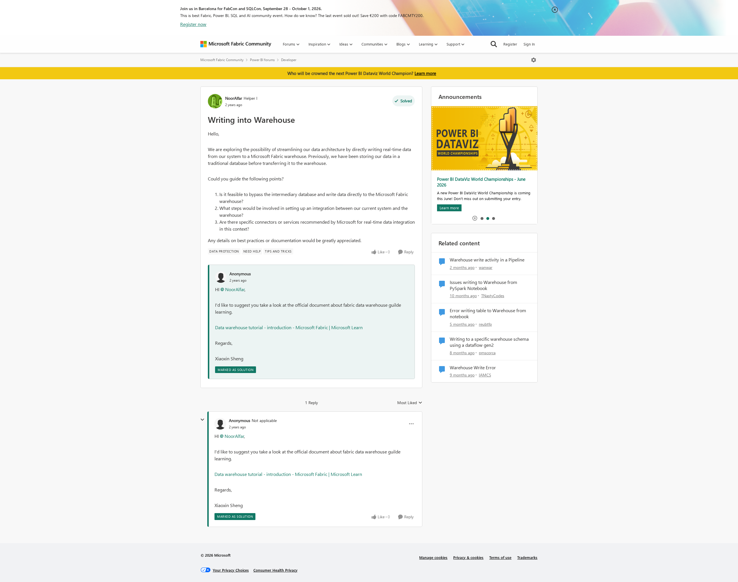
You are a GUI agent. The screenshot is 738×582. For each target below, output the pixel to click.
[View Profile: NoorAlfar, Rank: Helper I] (215, 101)
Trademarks (527, 557)
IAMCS (485, 375)
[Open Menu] (534, 60)
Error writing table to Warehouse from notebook (488, 313)
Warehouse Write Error (473, 367)
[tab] (482, 218)
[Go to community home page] (235, 44)
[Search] (493, 44)
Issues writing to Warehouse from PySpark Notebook (483, 285)
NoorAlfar (233, 98)
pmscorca (487, 352)
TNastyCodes (492, 295)
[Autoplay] (474, 218)
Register (510, 44)
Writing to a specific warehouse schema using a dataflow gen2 (489, 342)
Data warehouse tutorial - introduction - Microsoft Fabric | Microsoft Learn (289, 327)
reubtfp (485, 324)
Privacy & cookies (468, 557)
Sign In (529, 44)
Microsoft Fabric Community (222, 60)
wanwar (485, 267)
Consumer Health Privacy (275, 570)
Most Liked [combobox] (409, 403)
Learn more (425, 73)
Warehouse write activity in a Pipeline (487, 260)
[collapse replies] (202, 419)
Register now (193, 24)
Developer (288, 60)
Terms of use (500, 557)
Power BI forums (262, 60)
